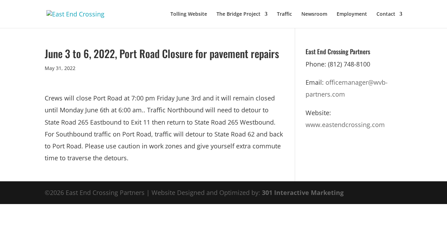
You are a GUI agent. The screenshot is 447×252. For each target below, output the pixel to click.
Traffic (284, 14)
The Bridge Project (239, 14)
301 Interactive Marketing (303, 192)
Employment (352, 14)
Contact (385, 14)
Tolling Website (188, 14)
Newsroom (314, 14)
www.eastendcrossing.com (345, 124)
